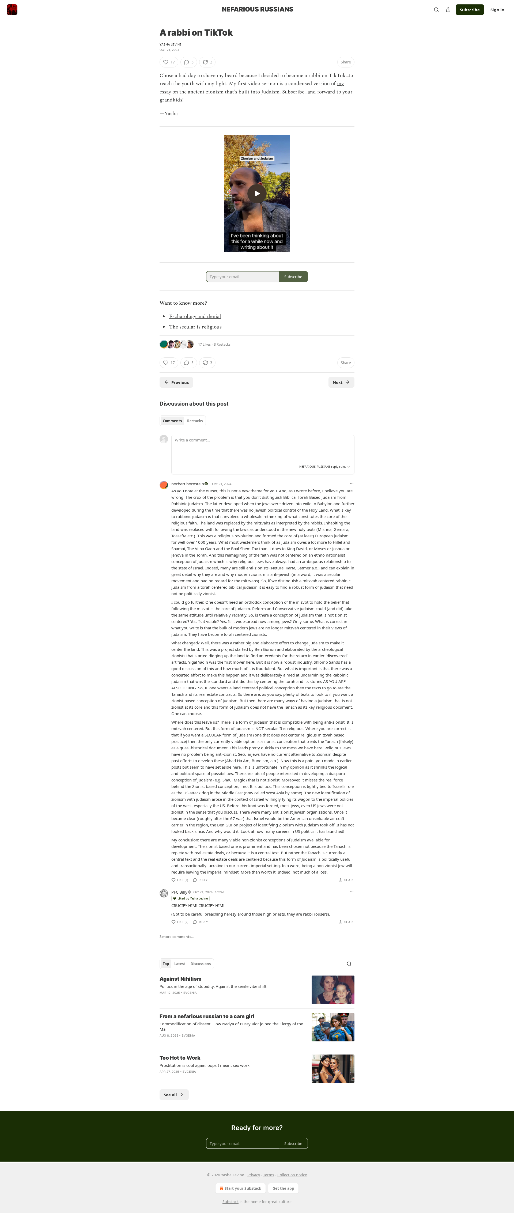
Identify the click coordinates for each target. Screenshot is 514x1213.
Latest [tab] (179, 963)
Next (338, 382)
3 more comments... (177, 936)
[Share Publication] (448, 9)
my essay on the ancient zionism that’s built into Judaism (252, 88)
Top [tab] (166, 963)
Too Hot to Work (180, 1058)
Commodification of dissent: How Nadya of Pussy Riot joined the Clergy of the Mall (231, 1026)
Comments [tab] (172, 420)
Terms (268, 1174)
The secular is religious (195, 327)
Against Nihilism (181, 979)
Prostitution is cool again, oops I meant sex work (205, 1065)
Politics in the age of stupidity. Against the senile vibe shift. (213, 986)
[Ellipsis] (351, 483)
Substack (230, 1201)
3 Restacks (222, 344)
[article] (257, 989)
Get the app (283, 1188)
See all (170, 1094)
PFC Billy (179, 892)
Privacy (253, 1174)
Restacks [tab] (195, 420)
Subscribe (470, 9)
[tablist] (183, 420)
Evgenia (190, 993)
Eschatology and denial (195, 316)
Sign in (497, 9)
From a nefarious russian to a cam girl (207, 1016)
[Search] (436, 9)
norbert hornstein (187, 483)
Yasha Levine (171, 44)
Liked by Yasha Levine (192, 898)
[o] (257, 193)
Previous (180, 382)
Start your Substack (243, 1188)
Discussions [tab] (201, 963)
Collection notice (292, 1174)
